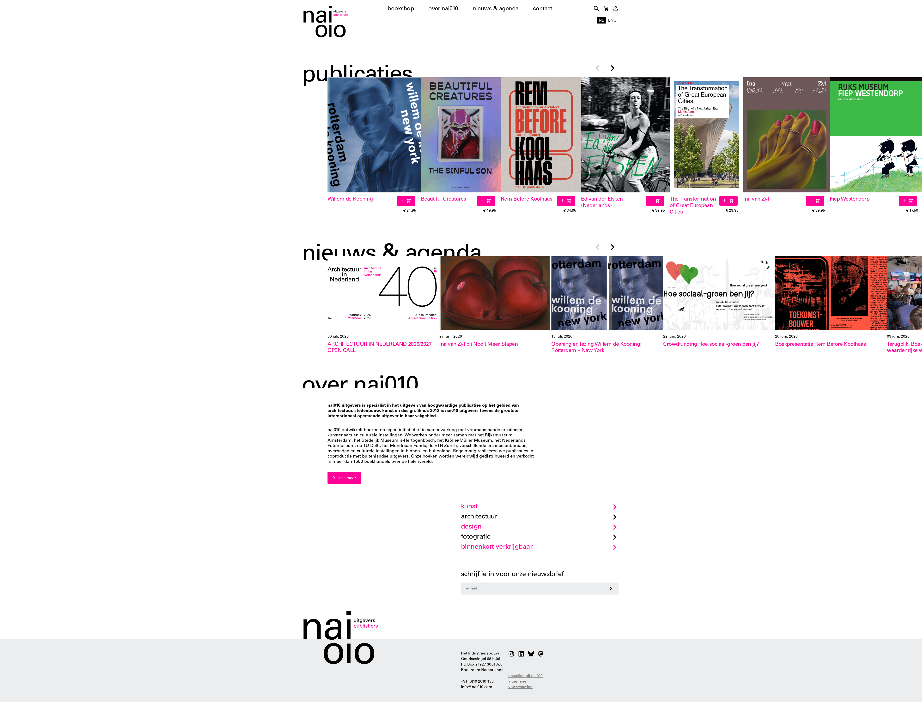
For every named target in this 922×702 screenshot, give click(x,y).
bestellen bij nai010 (525, 676)
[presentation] (597, 68)
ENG (612, 21)
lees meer (347, 478)
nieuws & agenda (496, 9)
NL (601, 21)
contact (542, 9)
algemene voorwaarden (520, 684)
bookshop (401, 9)
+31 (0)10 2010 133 (477, 682)
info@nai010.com (476, 687)
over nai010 (443, 9)
